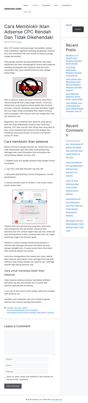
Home (26, 5)
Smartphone (66, 5)
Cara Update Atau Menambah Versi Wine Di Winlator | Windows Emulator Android (74, 84)
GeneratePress (56, 399)
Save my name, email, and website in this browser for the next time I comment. (30, 378)
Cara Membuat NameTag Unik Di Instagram (22, 310)
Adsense (10, 308)
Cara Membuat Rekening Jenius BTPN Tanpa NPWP (74, 96)
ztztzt (68, 181)
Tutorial (35, 5)
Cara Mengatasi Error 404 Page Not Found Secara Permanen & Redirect (74, 209)
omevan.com (12, 8)
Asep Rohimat (72, 199)
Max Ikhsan (71, 221)
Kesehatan (46, 5)
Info (56, 5)
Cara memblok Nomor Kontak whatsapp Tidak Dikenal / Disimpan (30, 312)
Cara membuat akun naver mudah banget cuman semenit (72, 187)
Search (69, 25)
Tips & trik (27, 12)
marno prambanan (74, 162)
